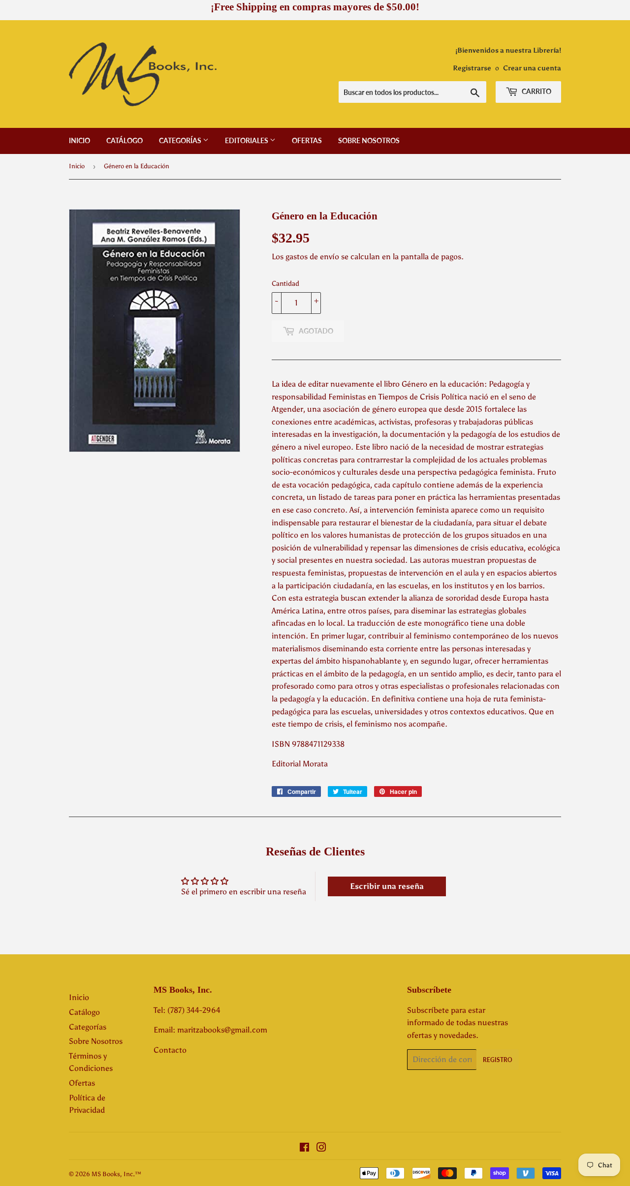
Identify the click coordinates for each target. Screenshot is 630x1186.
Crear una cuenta (532, 68)
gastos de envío (312, 256)
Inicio (79, 140)
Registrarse (472, 68)
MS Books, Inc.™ (116, 1174)
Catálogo (124, 140)
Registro (497, 1060)
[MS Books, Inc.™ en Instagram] (321, 1148)
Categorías (181, 140)
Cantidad (285, 283)
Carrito (535, 91)
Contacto (170, 1050)
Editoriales (247, 140)
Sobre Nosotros (369, 140)
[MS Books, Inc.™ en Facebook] (304, 1148)
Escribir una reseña (387, 886)
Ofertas (307, 140)
